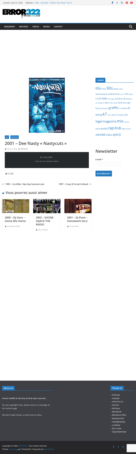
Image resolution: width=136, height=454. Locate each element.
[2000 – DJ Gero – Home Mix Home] (15, 200)
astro (121, 89)
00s (98, 88)
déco (107, 102)
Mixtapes (23, 26)
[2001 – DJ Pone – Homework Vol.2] (78, 200)
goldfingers (104, 108)
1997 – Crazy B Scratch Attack (73, 184)
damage (111, 99)
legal (98, 121)
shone (128, 129)
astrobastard (101, 94)
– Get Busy (115, 408)
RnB (117, 128)
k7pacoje (116, 395)
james (124, 108)
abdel (115, 89)
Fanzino (115, 405)
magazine (109, 121)
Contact (58, 26)
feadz (115, 103)
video (109, 134)
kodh (109, 115)
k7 (105, 114)
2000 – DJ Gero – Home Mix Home (15, 219)
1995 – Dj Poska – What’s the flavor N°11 (52, 2)
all (7, 137)
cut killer (102, 98)
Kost (113, 115)
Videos (35, 26)
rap (111, 128)
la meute (120, 115)
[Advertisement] (68, 49)
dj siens (127, 98)
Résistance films (119, 415)
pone (97, 128)
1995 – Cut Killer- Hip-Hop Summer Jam (24, 184)
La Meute (116, 425)
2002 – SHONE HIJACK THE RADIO (44, 221)
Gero (125, 102)
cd (126, 93)
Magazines (9, 26)
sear (123, 128)
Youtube (115, 398)
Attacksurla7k (118, 418)
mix (120, 121)
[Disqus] (47, 269)
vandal (100, 134)
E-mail (99, 159)
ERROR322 (24, 149)
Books (46, 26)
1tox (104, 88)
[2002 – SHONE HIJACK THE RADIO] (46, 200)
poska (104, 128)
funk (120, 102)
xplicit (116, 134)
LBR (126, 115)
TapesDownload (119, 431)
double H (101, 103)
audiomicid (113, 94)
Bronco (121, 94)
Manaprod (116, 411)
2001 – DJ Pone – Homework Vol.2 (77, 219)
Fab (111, 103)
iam (120, 108)
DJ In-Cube (116, 428)
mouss (126, 122)
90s (110, 88)
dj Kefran (119, 98)
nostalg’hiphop (118, 421)
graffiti (113, 107)
